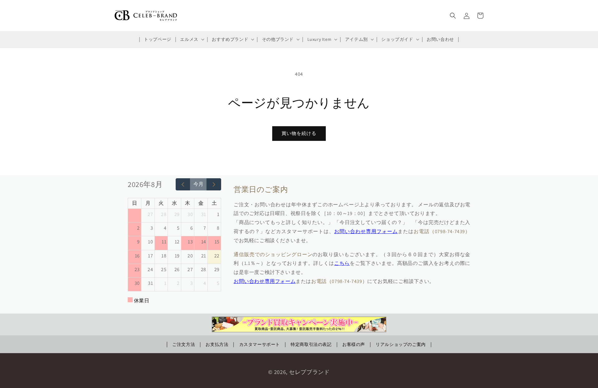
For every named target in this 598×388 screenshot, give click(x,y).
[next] (213, 184)
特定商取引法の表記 (311, 344)
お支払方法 (217, 344)
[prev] (183, 184)
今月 (198, 184)
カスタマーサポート (259, 344)
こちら (342, 263)
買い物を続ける (299, 133)
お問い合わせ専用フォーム (366, 231)
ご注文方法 (183, 344)
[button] (191, 39)
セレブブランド (309, 372)
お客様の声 (353, 344)
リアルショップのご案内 (401, 344)
